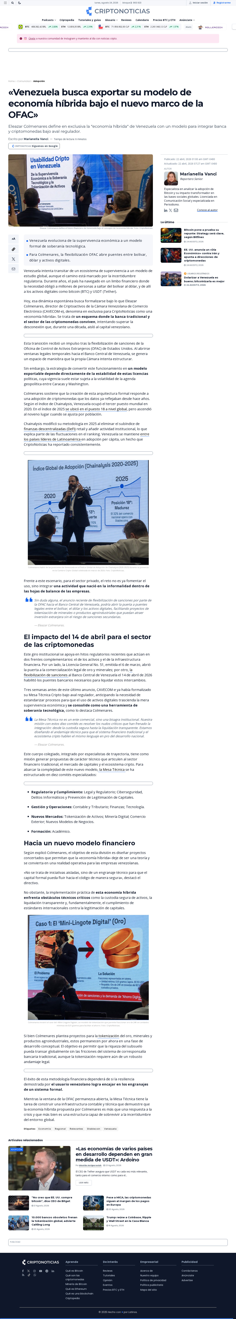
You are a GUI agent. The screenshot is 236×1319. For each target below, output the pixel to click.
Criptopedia (67, 20)
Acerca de (146, 1271)
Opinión (107, 1280)
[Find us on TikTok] (29, 1275)
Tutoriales (109, 1275)
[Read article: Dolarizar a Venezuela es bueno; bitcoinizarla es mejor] (171, 279)
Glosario (110, 20)
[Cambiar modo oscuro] (19, 3)
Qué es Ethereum (76, 1288)
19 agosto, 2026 (116, 1225)
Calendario (142, 20)
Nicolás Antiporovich (90, 1165)
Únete (32, 38)
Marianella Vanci (36, 139)
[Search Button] (12, 3)
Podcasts (48, 20)
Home (11, 81)
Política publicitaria (151, 1285)
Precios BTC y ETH (164, 20)
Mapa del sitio (148, 1289)
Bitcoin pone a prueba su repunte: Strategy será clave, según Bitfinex (204, 233)
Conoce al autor (207, 210)
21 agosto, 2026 (41, 1205)
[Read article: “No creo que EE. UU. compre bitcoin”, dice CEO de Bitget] (18, 1203)
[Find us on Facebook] (23, 1271)
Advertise (187, 1280)
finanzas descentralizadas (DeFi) (50, 429)
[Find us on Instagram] (34, 1271)
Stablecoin (93, 1128)
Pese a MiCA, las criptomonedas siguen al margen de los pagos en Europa (128, 1201)
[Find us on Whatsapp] (35, 1275)
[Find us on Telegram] (46, 1271)
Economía (45, 1128)
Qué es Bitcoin (74, 1271)
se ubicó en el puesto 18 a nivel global (96, 409)
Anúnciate (186, 20)
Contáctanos (190, 1271)
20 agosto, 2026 (116, 1209)
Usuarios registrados (198, 273)
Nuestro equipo (149, 1275)
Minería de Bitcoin (76, 1284)
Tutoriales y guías (89, 20)
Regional (60, 1128)
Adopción (39, 81)
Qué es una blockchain (79, 1293)
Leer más (85, 1182)
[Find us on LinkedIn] (53, 1271)
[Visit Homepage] (118, 11)
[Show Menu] (5, 3)
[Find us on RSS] (23, 1275)
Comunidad (24, 81)
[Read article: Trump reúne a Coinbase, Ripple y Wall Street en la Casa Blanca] (93, 1222)
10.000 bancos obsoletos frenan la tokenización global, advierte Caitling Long (54, 1221)
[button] (13, 254)
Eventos (107, 1285)
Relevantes (76, 1128)
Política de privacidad (153, 1280)
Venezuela (110, 1128)
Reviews (126, 20)
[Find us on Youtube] (40, 1271)
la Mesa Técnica (111, 769)
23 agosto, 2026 (113, 1165)
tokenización (108, 1035)
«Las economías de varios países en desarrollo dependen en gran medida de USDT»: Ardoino (114, 1154)
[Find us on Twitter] (28, 1271)
